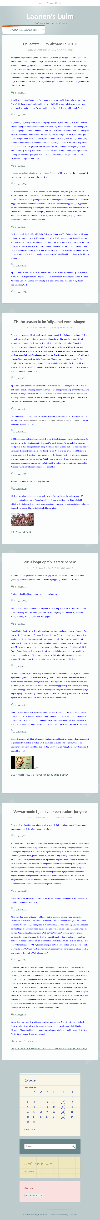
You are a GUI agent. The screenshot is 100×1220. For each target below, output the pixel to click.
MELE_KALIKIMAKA (21, 532)
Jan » (32, 1129)
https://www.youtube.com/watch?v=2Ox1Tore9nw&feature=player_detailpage (49, 1048)
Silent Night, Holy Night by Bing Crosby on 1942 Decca (39, 775)
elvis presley (17, 1041)
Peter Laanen (66, 50)
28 (63, 1117)
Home (40, 3)
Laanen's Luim (50, 16)
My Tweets (29, 1171)
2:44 (36, 768)
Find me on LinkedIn (54, 3)
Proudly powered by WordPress (35, 1215)
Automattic (72, 1215)
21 (63, 1112)
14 (63, 1107)
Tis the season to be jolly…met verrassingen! (50, 321)
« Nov (26, 1129)
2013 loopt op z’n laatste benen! (50, 562)
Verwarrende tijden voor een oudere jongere (50, 811)
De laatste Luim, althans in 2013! (50, 44)
